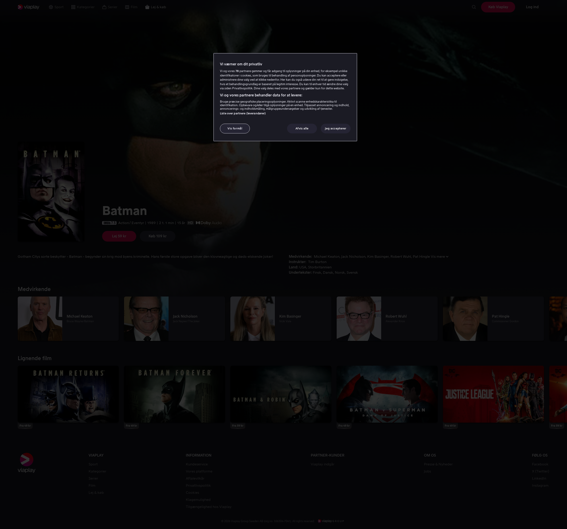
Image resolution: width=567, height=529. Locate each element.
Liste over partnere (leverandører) (243, 113)
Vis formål (234, 128)
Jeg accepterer (335, 128)
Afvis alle (302, 128)
